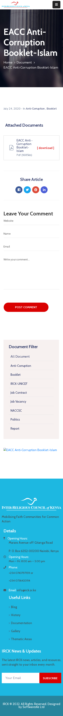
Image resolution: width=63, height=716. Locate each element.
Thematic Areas (21, 639)
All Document (20, 357)
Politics (15, 419)
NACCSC (16, 410)
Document (24, 62)
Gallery (15, 631)
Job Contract (18, 392)
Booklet (15, 374)
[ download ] (45, 148)
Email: (22, 590)
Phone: (13, 567)
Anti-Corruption (20, 366)
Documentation (21, 623)
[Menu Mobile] (56, 4)
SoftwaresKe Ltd (33, 707)
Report (14, 428)
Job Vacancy (18, 401)
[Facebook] (18, 189)
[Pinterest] (35, 189)
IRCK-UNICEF (18, 383)
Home (8, 62)
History (15, 615)
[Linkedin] (44, 189)
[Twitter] (27, 189)
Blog (14, 607)
